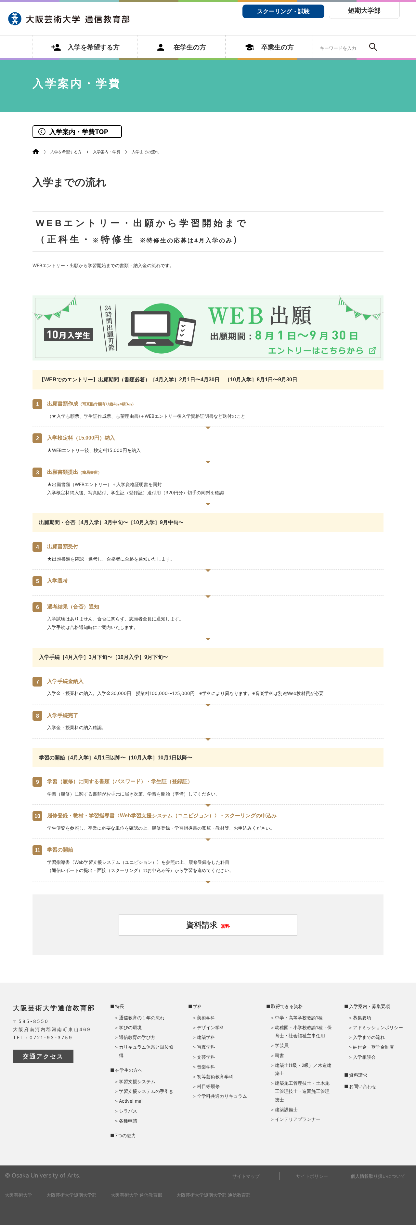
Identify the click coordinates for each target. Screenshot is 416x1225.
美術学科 (206, 1017)
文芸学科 (206, 1057)
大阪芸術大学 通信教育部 (136, 1195)
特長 (119, 1006)
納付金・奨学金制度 (373, 1047)
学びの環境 (130, 1027)
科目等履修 (208, 1086)
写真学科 (206, 1047)
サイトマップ (246, 1176)
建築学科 (206, 1037)
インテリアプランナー (297, 1119)
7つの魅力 (125, 1135)
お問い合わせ (362, 1086)
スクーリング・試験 (283, 11)
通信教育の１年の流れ (141, 1017)
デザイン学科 (210, 1027)
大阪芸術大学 (18, 1195)
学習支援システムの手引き (146, 1091)
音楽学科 (206, 1066)
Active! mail (131, 1101)
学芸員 (282, 1045)
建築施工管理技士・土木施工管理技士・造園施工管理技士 (302, 1091)
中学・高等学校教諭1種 (299, 1017)
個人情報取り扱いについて (378, 1176)
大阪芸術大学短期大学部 (71, 1195)
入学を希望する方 (66, 151)
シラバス (128, 1111)
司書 (279, 1055)
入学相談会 (364, 1057)
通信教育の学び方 (137, 1037)
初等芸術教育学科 (215, 1076)
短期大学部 (364, 10)
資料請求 (208, 924)
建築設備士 (286, 1109)
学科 (197, 1006)
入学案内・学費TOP (78, 132)
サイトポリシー (312, 1176)
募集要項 (362, 1017)
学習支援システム (137, 1081)
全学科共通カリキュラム (222, 1096)
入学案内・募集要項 (369, 1006)
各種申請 (128, 1120)
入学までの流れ (369, 1037)
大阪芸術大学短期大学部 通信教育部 (213, 1195)
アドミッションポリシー (378, 1027)
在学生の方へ (128, 1070)
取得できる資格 (287, 1006)
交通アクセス (43, 1056)
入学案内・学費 (106, 151)
